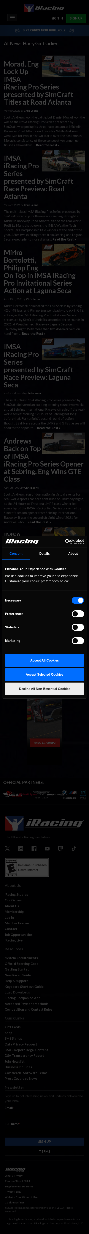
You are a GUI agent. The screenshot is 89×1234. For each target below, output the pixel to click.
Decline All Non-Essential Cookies (44, 689)
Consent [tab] (16, 553)
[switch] (78, 613)
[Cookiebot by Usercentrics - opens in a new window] (65, 542)
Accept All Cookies (44, 660)
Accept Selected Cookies (44, 674)
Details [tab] (44, 553)
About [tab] (73, 553)
